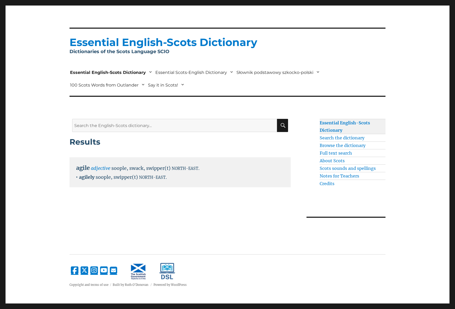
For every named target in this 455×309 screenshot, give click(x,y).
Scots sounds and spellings (348, 168)
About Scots (332, 160)
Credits (327, 183)
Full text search (336, 153)
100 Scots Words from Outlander (104, 85)
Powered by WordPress (170, 285)
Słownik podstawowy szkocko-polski (274, 72)
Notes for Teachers (339, 176)
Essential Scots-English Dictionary (191, 72)
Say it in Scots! (163, 85)
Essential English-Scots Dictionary (108, 72)
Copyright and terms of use (89, 285)
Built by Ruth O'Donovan (130, 285)
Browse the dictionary (342, 145)
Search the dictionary (342, 137)
